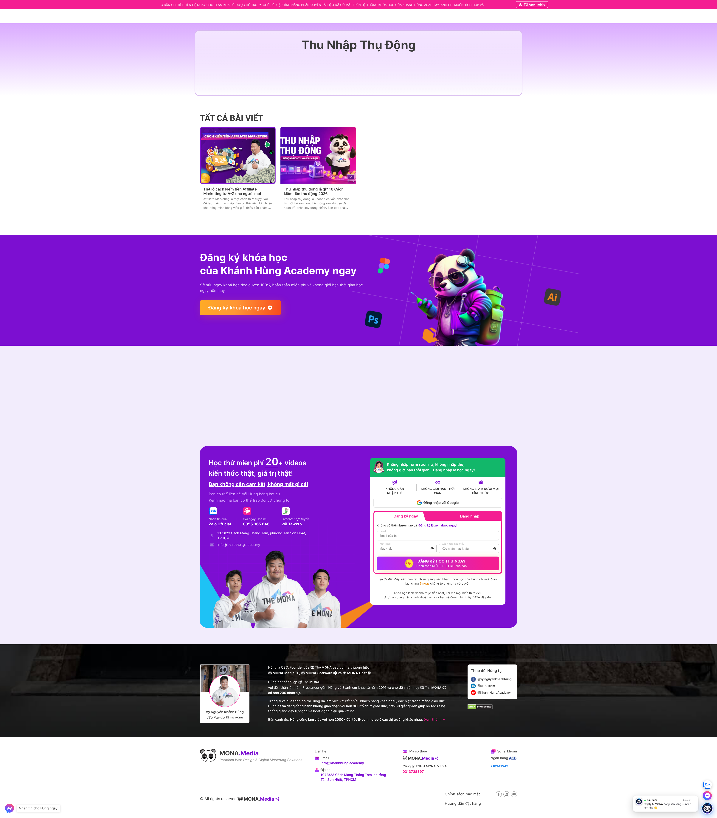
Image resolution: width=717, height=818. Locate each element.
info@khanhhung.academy (342, 763)
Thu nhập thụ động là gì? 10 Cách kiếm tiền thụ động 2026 (314, 191)
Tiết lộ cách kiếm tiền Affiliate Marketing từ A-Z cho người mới (232, 191)
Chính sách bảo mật (462, 794)
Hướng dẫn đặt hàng (463, 803)
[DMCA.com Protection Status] (480, 706)
